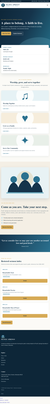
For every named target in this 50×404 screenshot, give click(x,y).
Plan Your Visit (6, 33)
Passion (1, 398)
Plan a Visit (3, 355)
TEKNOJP (6, 400)
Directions (3, 381)
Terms (2, 393)
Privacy (2, 389)
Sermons (3, 362)
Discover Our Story (7, 227)
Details (25, 280)
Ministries (3, 360)
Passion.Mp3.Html (3, 402)
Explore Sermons (17, 33)
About (2, 358)
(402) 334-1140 (34, 1)
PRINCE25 (2, 400)
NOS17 (8, 402)
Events (2, 364)
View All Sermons (7, 322)
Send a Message (5, 379)
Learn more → (6, 108)
